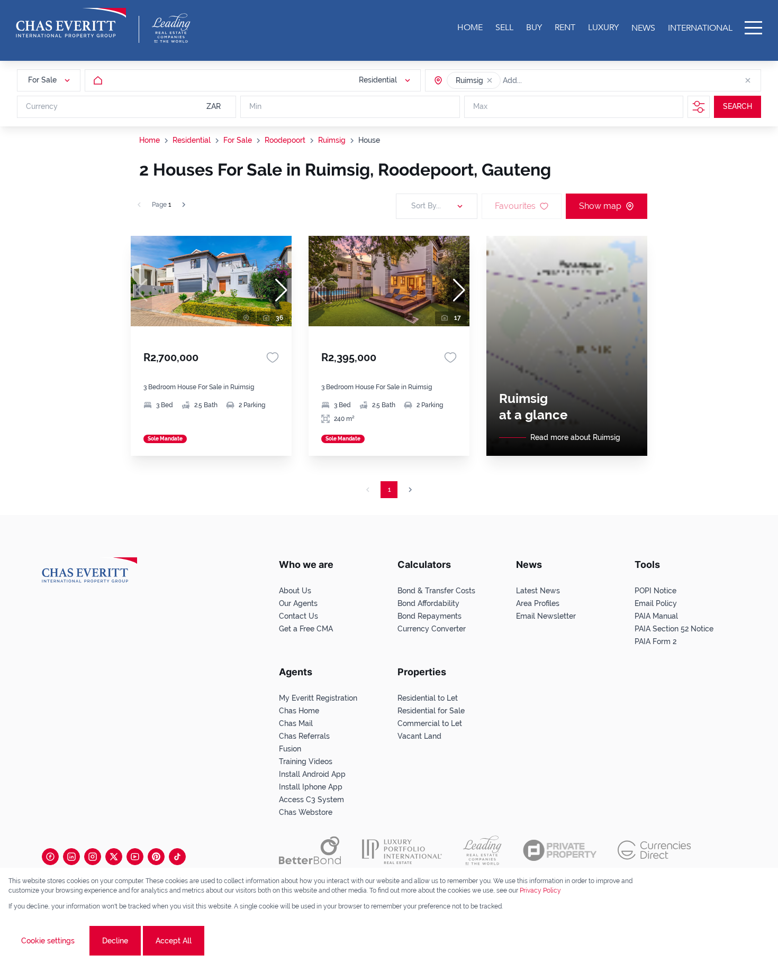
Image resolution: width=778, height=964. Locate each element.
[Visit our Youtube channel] (134, 856)
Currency (42, 107)
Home (149, 140)
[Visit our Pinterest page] (156, 856)
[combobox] (543, 80)
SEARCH (737, 107)
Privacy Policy (540, 890)
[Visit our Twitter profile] (113, 856)
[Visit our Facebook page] (50, 856)
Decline (115, 941)
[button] (489, 80)
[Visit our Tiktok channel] (177, 856)
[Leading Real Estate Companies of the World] (171, 28)
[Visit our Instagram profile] (92, 856)
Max (480, 107)
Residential (192, 140)
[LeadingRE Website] (482, 850)
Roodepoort (285, 140)
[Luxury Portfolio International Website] (402, 850)
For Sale (237, 140)
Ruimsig (332, 140)
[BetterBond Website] (310, 850)
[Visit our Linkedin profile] (71, 856)
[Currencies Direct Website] (654, 850)
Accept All (174, 941)
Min (255, 107)
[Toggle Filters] (698, 107)
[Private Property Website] (559, 850)
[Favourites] (272, 357)
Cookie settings (48, 941)
